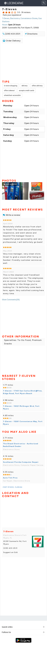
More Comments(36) (11, 299)
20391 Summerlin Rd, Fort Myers (15, 542)
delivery (24, 85)
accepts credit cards (26, 90)
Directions (32, 33)
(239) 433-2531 (12, 33)
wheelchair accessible (12, 95)
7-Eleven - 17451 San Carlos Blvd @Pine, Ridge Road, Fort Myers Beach (22, 392)
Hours (4, 24)
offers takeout (9, 90)
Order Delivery (12, 40)
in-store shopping (10, 85)
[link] (15, 191)
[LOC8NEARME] (14, 3)
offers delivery (37, 85)
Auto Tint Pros (10, 478)
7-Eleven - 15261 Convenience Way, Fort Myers (22, 422)
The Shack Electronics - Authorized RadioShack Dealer (20, 445)
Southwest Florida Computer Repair (21, 462)
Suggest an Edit (10, 552)
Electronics (15, 18)
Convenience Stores (28, 18)
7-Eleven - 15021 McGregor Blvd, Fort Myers (21, 407)
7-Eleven (5, 18)
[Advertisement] (23, 61)
